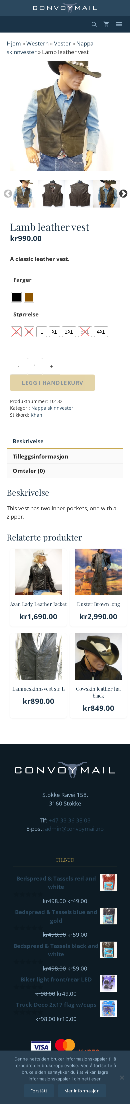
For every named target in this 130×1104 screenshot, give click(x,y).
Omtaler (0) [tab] (29, 470)
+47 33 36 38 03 (70, 820)
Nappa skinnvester (52, 408)
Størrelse (26, 314)
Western (37, 43)
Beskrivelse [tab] (28, 441)
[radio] (16, 297)
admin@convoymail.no (74, 828)
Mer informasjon (82, 1091)
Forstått (39, 1091)
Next (121, 192)
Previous (6, 192)
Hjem (14, 43)
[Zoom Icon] (65, 116)
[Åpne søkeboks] (94, 24)
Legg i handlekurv (52, 382)
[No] (121, 1077)
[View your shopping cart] (106, 24)
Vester (62, 43)
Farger (22, 280)
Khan (36, 415)
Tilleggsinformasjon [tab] (40, 456)
